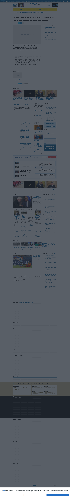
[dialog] (35, 492)
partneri (4, 490)
